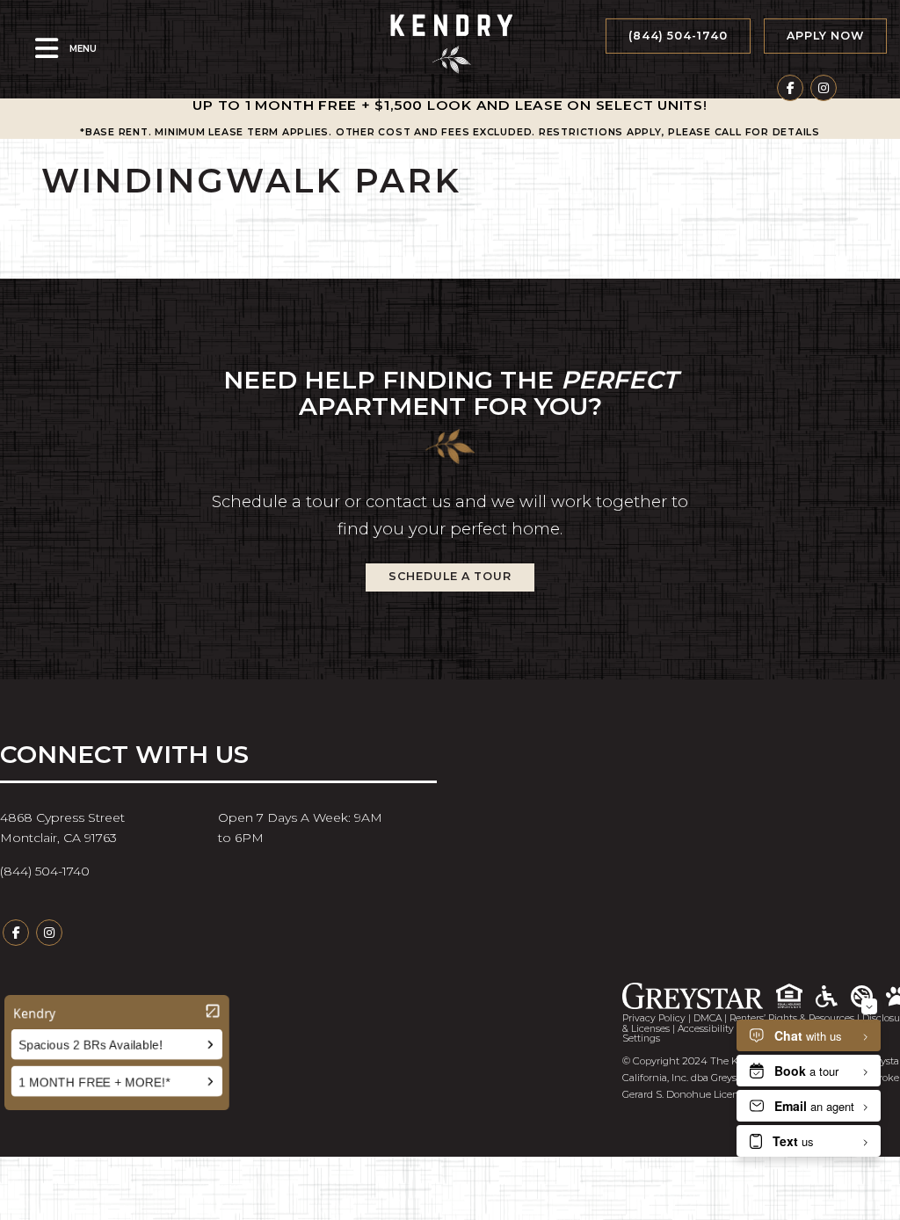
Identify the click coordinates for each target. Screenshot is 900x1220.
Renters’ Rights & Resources (791, 1018)
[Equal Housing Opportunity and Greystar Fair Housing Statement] (796, 996)
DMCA (707, 1018)
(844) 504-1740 (678, 35)
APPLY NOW (825, 35)
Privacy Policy (654, 1018)
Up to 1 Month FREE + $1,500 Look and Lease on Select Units (447, 105)
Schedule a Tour (449, 576)
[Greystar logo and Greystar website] (699, 996)
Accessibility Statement (731, 1029)
